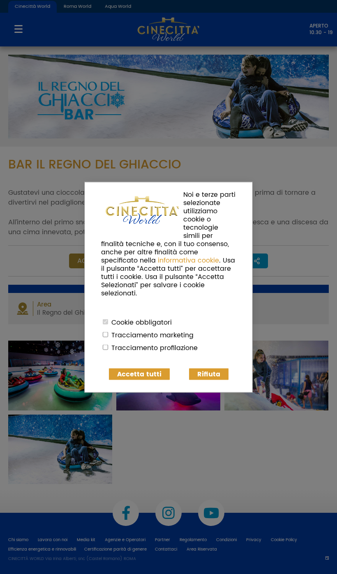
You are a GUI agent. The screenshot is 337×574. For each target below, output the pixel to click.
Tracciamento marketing (152, 335)
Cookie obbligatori (141, 322)
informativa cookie (188, 260)
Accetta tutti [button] (139, 374)
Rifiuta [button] (208, 374)
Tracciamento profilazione (154, 347)
